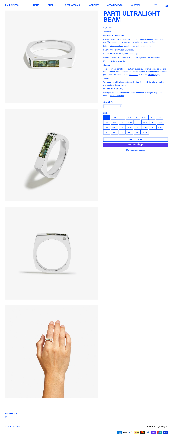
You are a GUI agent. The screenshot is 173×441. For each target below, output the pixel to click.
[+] (120, 106)
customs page (153, 74)
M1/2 (114, 122)
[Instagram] (6, 417)
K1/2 (144, 117)
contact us (133, 74)
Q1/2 (114, 127)
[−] (105, 106)
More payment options (135, 150)
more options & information (114, 85)
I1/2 (114, 117)
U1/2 (114, 132)
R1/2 (130, 127)
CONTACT (94, 5)
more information (117, 95)
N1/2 (130, 122)
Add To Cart (135, 139)
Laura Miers (17, 426)
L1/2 (159, 117)
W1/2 (145, 132)
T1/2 (160, 127)
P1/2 (160, 122)
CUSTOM (135, 5)
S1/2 (145, 127)
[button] (161, 5)
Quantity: (108, 102)
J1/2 (129, 117)
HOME (36, 5)
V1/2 (129, 132)
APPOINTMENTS (114, 5)
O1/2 (145, 122)
